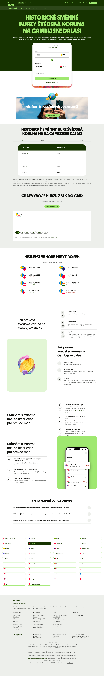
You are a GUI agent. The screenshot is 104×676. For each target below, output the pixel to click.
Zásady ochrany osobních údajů (60, 634)
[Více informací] (27, 153)
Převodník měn (56, 618)
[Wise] (11, 3)
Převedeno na (38, 63)
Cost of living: (16, 606)
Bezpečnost (16, 616)
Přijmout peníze (36, 621)
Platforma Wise (36, 623)
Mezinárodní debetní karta (39, 618)
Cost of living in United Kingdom (28, 606)
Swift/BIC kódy (56, 621)
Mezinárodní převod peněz (39, 615)
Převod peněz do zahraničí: (19, 603)
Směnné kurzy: (16, 600)
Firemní (26, 3)
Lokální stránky (56, 636)
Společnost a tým (17, 615)
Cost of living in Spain (29, 608)
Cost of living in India (67, 606)
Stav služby (15, 621)
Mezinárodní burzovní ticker (59, 619)
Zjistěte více (54, 237)
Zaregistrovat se (52, 115)
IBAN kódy (55, 623)
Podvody (55, 637)
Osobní (21, 3)
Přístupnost (15, 627)
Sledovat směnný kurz (52, 82)
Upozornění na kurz (57, 624)
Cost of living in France (18, 608)
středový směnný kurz (21, 465)
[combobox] (64, 55)
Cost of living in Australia (55, 606)
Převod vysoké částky (38, 619)
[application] (26, 224)
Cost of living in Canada (40, 608)
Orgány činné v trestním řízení (79, 637)
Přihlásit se (85, 3)
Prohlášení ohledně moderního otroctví (81, 636)
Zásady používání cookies (78, 634)
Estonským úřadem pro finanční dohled (37, 658)
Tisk (14, 618)
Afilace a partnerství (17, 624)
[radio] (22, 232)
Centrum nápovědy (17, 626)
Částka (36, 51)
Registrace (93, 3)
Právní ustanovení (37, 634)
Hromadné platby (37, 626)
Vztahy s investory (17, 623)
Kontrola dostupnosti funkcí (19, 629)
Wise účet (35, 616)
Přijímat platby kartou (38, 627)
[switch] (52, 60)
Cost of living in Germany (78, 606)
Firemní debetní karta (38, 624)
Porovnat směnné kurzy (58, 626)
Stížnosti (35, 636)
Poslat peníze (52, 78)
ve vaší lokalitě (70, 662)
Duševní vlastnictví (37, 637)
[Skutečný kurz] (57, 45)
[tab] (23, 140)
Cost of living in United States (42, 606)
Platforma (32, 3)
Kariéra (14, 619)
